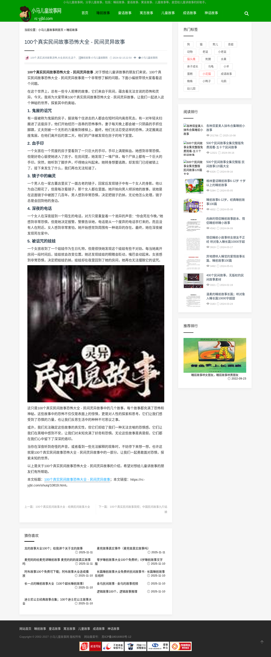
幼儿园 (191, 88)
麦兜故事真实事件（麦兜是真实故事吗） (123, 548)
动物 (190, 51)
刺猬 (208, 59)
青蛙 (231, 44)
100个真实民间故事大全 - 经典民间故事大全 (63, 506)
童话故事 (125, 13)
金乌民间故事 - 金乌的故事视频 (117, 583)
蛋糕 (190, 73)
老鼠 (205, 51)
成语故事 (189, 13)
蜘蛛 (190, 81)
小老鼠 (222, 51)
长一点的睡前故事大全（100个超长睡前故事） (55, 583)
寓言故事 (146, 13)
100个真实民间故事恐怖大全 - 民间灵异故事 (77, 479)
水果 (223, 59)
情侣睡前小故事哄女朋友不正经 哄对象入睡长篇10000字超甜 (225, 241)
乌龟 (211, 66)
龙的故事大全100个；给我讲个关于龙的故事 (53, 548)
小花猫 (207, 73)
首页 (85, 13)
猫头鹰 (191, 59)
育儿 (215, 44)
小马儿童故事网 (48, 17)
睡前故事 (103, 13)
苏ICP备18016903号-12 (116, 636)
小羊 (226, 66)
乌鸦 (223, 81)
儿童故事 (168, 13)
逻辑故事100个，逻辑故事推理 (117, 591)
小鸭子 (207, 81)
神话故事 (211, 13)
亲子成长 (192, 66)
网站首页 (25, 628)
